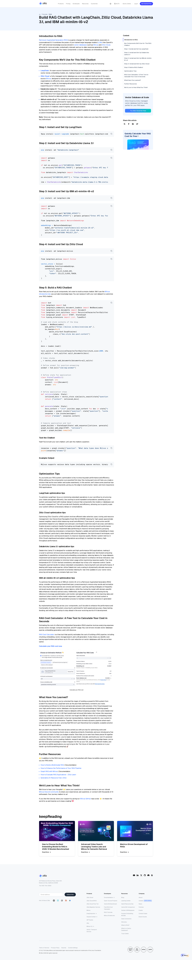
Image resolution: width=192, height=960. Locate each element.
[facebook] (128, 124)
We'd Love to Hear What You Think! (136, 87)
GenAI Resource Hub (127, 904)
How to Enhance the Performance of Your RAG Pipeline (61, 768)
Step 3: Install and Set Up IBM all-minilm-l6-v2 (138, 59)
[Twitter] (141, 875)
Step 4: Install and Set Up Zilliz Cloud (136, 64)
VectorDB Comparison (128, 907)
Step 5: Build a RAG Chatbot (133, 67)
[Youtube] (134, 875)
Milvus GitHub (85, 799)
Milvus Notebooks (109, 915)
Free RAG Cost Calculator (108, 908)
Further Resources (130, 84)
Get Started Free (146, 4)
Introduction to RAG (131, 40)
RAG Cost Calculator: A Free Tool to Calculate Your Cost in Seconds (136, 76)
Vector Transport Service (92, 930)
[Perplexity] (58, 901)
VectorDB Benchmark (110, 904)
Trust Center (125, 933)
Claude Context (91, 917)
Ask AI (186, 955)
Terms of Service (44, 948)
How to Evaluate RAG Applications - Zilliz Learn (58, 775)
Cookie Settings (73, 948)
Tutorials (44, 14)
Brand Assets (143, 917)
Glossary (124, 922)
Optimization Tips (130, 71)
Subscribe (70, 894)
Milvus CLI (89, 926)
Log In (136, 4)
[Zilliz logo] (43, 4)
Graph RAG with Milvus (49, 771)
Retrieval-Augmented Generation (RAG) (53, 40)
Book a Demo (127, 4)
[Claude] (66, 901)
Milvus (95, 45)
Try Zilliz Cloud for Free (138, 111)
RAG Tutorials (108, 912)
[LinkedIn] (138, 875)
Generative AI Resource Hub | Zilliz (53, 778)
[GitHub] (145, 875)
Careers (141, 901)
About (140, 897)
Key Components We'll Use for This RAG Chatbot (137, 44)
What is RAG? (125, 925)
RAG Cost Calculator (46, 634)
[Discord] (148, 875)
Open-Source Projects (110, 901)
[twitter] (124, 124)
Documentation (108, 897)
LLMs (100, 42)
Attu (88, 923)
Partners (141, 907)
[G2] (152, 875)
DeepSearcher (91, 913)
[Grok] (62, 901)
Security (63, 948)
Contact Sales (143, 913)
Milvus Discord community (49, 792)
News (140, 904)
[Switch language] (110, 3)
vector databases (80, 45)
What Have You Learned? (132, 80)
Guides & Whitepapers (127, 910)
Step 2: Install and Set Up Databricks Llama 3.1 (136, 53)
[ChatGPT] (54, 901)
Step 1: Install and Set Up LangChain (136, 49)
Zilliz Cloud (106, 45)
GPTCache (90, 920)
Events (141, 910)
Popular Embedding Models (127, 914)
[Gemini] (70, 901)
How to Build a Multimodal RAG (52, 765)
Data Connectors (126, 919)
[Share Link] (137, 124)
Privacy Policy (55, 948)
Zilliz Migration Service (93, 907)
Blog (122, 897)
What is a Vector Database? (126, 929)
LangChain (45, 70)
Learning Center (125, 901)
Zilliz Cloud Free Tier (93, 904)
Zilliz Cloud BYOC (92, 901)
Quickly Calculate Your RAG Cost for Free (138, 134)
